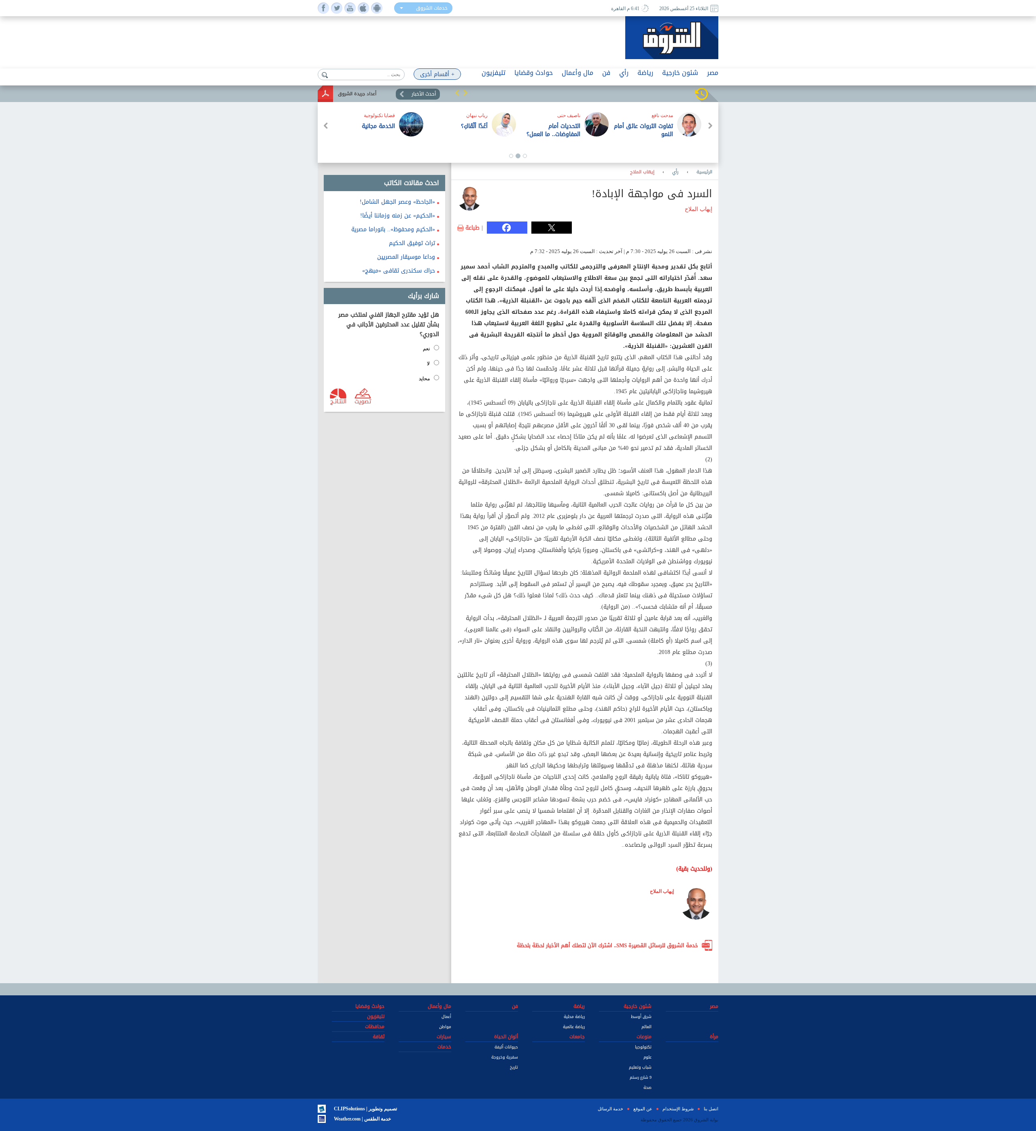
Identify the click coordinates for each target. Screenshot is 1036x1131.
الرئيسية (704, 172)
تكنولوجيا (643, 1047)
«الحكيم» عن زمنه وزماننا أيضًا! (397, 215)
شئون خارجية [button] (680, 72)
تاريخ (514, 1067)
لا (428, 363)
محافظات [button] (374, 1026)
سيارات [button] (444, 1036)
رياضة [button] (645, 72)
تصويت (363, 401)
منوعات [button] (644, 1036)
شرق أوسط (641, 1016)
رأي (675, 172)
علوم (647, 1057)
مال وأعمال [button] (577, 72)
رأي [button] (623, 72)
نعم (426, 348)
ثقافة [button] (378, 1036)
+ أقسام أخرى (437, 74)
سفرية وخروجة (504, 1057)
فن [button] (606, 72)
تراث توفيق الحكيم (412, 243)
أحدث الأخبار (424, 93)
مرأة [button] (714, 1036)
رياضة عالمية (574, 1027)
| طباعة (474, 228)
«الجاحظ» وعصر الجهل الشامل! (397, 201)
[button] (457, 92)
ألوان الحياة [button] (506, 1036)
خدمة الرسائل (610, 1108)
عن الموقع (642, 1108)
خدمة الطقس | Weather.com (362, 1119)
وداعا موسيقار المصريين (406, 256)
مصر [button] (712, 72)
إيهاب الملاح (642, 172)
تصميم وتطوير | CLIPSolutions (365, 1109)
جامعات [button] (577, 1036)
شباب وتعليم (640, 1067)
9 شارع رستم (641, 1077)
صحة (647, 1087)
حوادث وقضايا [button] (533, 72)
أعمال (446, 1016)
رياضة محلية (574, 1016)
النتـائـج (338, 401)
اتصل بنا (711, 1108)
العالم (646, 1027)
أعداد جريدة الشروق (357, 93)
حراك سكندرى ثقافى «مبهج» (398, 270)
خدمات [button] (444, 1046)
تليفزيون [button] (493, 72)
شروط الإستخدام (678, 1108)
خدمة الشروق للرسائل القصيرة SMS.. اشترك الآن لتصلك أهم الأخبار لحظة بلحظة (607, 945)
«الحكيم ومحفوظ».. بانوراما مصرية (393, 229)
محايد (424, 378)
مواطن (445, 1027)
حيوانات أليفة (506, 1047)
